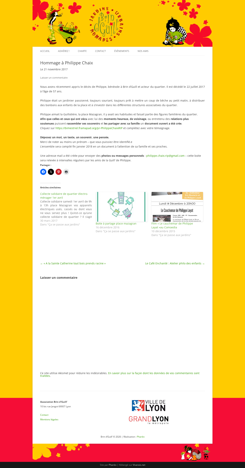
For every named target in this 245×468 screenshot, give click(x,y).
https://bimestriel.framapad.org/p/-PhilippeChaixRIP (89, 128)
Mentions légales (49, 419)
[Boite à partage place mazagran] (121, 207)
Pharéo (141, 436)
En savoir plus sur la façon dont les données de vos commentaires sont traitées (119, 374)
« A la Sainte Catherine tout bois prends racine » (73, 263)
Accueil (45, 51)
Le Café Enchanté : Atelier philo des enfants (175, 263)
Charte (82, 51)
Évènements (121, 51)
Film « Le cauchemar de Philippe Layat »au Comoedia (172, 225)
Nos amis (143, 51)
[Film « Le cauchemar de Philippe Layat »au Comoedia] (177, 207)
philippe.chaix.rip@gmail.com (165, 155)
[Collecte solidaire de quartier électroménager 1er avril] (68, 209)
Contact (100, 51)
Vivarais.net (139, 464)
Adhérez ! (63, 51)
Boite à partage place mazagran (116, 223)
